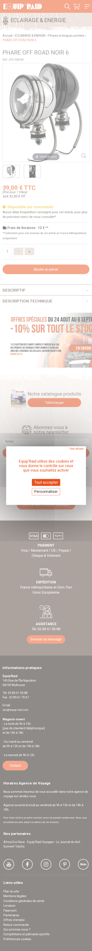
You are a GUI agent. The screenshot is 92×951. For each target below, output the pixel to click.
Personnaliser (46, 491)
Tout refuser (76, 448)
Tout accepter (46, 482)
